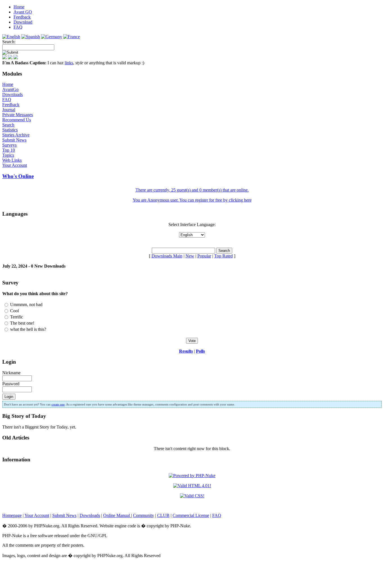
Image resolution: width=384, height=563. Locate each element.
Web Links (12, 160)
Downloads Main (167, 256)
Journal (8, 109)
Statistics (10, 129)
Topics (8, 155)
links (69, 62)
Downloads (12, 94)
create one (58, 404)
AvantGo (10, 89)
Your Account (14, 165)
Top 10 (8, 150)
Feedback (10, 104)
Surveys (9, 145)
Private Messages (17, 114)
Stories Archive (16, 135)
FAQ (6, 99)
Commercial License (191, 515)
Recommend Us (16, 119)
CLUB (163, 515)
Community (143, 515)
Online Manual (117, 515)
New (190, 256)
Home (7, 84)
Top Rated (223, 256)
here (248, 200)
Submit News (14, 140)
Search (8, 124)
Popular (204, 256)
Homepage (12, 515)
